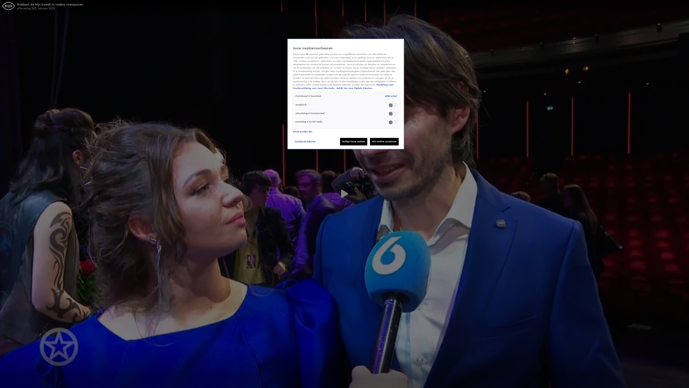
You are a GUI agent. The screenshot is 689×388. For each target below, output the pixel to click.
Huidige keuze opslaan (353, 142)
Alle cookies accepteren (384, 142)
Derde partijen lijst (302, 132)
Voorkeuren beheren (305, 141)
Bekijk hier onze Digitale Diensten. (355, 88)
